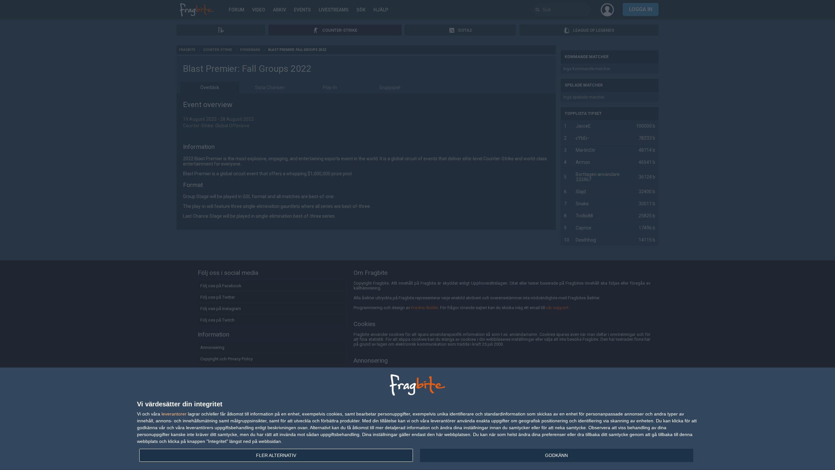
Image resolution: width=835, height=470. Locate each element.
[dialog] (417, 419)
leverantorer (174, 414)
